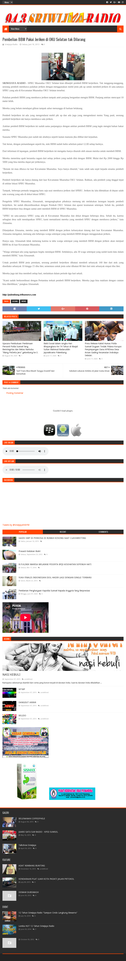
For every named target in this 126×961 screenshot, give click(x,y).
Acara (15, 301)
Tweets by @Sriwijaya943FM (15, 525)
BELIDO (22, 715)
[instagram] (122, 2)
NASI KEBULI (11, 674)
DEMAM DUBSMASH (29, 892)
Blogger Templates (37, 957)
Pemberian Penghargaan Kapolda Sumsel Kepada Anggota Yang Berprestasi (54, 590)
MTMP (22, 689)
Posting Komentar (14, 393)
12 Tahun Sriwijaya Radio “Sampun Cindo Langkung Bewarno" (48, 912)
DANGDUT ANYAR (27, 702)
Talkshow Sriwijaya (27, 845)
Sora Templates (19, 957)
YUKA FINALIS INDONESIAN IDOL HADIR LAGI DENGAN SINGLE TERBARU (55, 577)
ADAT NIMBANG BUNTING (32, 865)
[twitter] (110, 2)
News (24, 301)
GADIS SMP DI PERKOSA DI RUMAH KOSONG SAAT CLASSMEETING (52, 538)
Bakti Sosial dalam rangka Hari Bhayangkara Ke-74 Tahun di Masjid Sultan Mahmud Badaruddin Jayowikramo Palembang (61, 348)
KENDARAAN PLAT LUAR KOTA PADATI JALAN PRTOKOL (46, 879)
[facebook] (107, 2)
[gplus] (115, 2)
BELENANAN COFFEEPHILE (32, 818)
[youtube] (119, 2)
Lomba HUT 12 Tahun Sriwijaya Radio (36, 926)
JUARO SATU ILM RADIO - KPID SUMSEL (38, 832)
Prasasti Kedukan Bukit (29, 551)
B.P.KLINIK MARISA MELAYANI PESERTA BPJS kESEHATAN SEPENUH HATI (55, 564)
